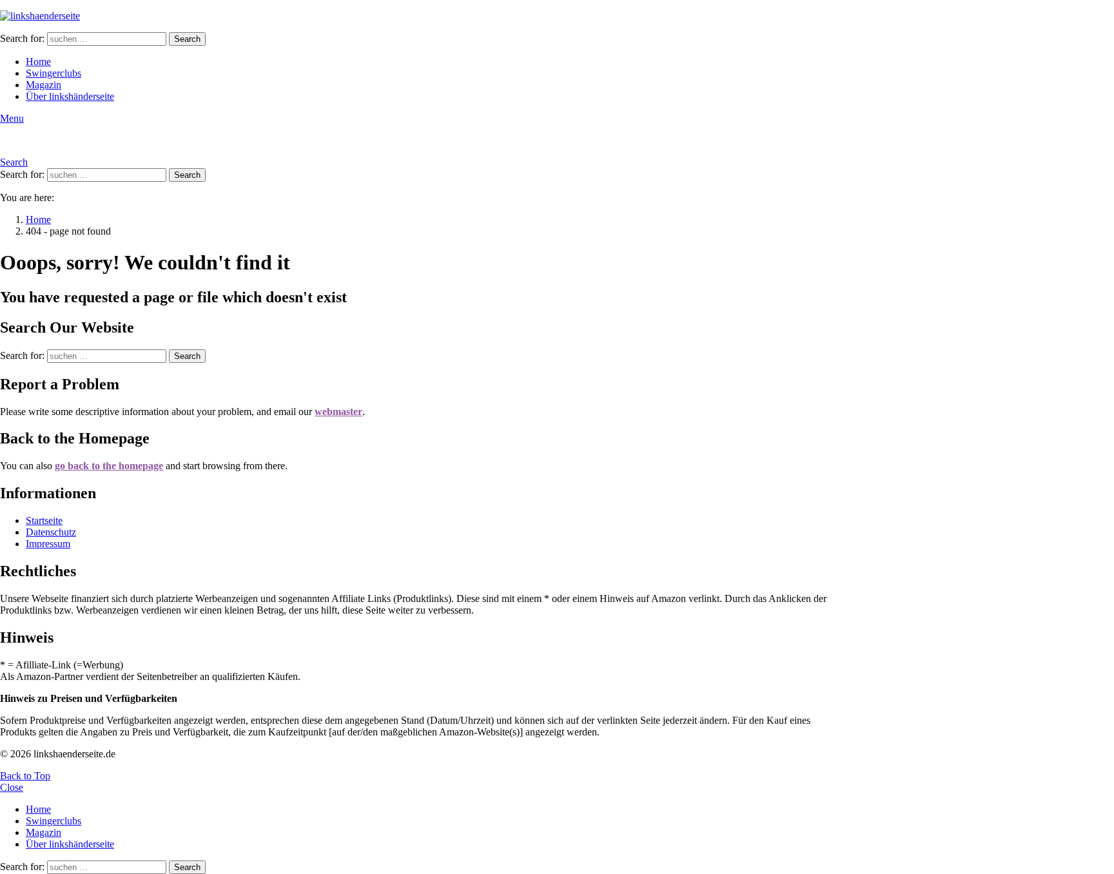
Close (11, 787)
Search (187, 39)
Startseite (44, 520)
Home (38, 61)
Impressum (48, 543)
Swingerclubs (53, 73)
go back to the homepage (109, 465)
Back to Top (25, 775)
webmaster (338, 411)
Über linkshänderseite (70, 96)
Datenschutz (51, 532)
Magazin (43, 84)
